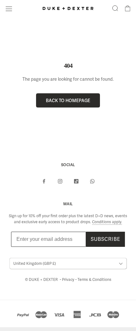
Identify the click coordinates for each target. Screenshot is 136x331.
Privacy (68, 279)
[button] (115, 8)
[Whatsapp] (92, 181)
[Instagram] (60, 181)
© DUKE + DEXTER (42, 279)
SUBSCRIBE (105, 239)
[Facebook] (44, 181)
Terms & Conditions (94, 279)
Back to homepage (68, 100)
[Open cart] (127, 8)
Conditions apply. (107, 221)
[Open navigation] (9, 8)
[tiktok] (76, 181)
